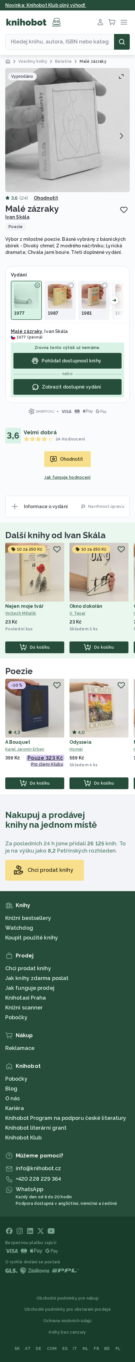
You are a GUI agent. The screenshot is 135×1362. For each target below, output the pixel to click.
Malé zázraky (26, 331)
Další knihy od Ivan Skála (55, 535)
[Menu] (124, 22)
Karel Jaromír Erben (25, 749)
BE (107, 1348)
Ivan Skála (17, 217)
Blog (11, 1089)
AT (27, 1348)
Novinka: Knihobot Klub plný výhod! (46, 5)
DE (39, 1348)
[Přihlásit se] (100, 22)
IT (75, 1348)
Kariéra (14, 1108)
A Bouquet (17, 742)
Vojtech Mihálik (20, 613)
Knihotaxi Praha (25, 998)
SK (17, 1348)
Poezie (18, 671)
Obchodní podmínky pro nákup (67, 1298)
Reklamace (19, 1048)
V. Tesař (77, 613)
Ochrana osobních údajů (67, 1321)
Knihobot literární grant (36, 1128)
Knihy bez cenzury (67, 1332)
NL (86, 1348)
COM (52, 1348)
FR (96, 1348)
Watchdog (19, 928)
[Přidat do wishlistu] (124, 210)
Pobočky (16, 1017)
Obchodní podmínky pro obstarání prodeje (67, 1309)
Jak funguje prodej (29, 988)
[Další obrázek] (121, 136)
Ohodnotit (46, 198)
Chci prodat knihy (28, 968)
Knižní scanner (24, 1008)
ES (65, 1348)
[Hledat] (122, 42)
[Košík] (112, 22)
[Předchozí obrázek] (14, 136)
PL (118, 1348)
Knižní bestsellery (28, 918)
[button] (67, 130)
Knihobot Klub (23, 1138)
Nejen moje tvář (24, 606)
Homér (76, 749)
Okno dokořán (85, 606)
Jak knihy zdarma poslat (36, 978)
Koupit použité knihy (31, 938)
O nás (12, 1098)
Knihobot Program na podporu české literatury (65, 1118)
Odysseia (80, 742)
